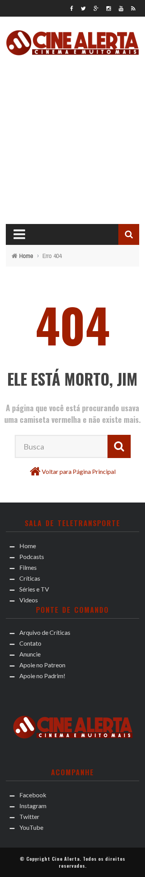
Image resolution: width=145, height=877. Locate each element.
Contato (30, 643)
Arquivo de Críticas (44, 632)
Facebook (32, 794)
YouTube (31, 827)
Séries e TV (34, 589)
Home (27, 545)
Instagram (32, 805)
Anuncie (30, 654)
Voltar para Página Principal (79, 471)
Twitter (29, 816)
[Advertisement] (72, 137)
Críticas (29, 578)
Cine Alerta (66, 858)
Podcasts (31, 556)
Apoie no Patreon (42, 664)
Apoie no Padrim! (42, 675)
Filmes (28, 567)
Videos (28, 599)
